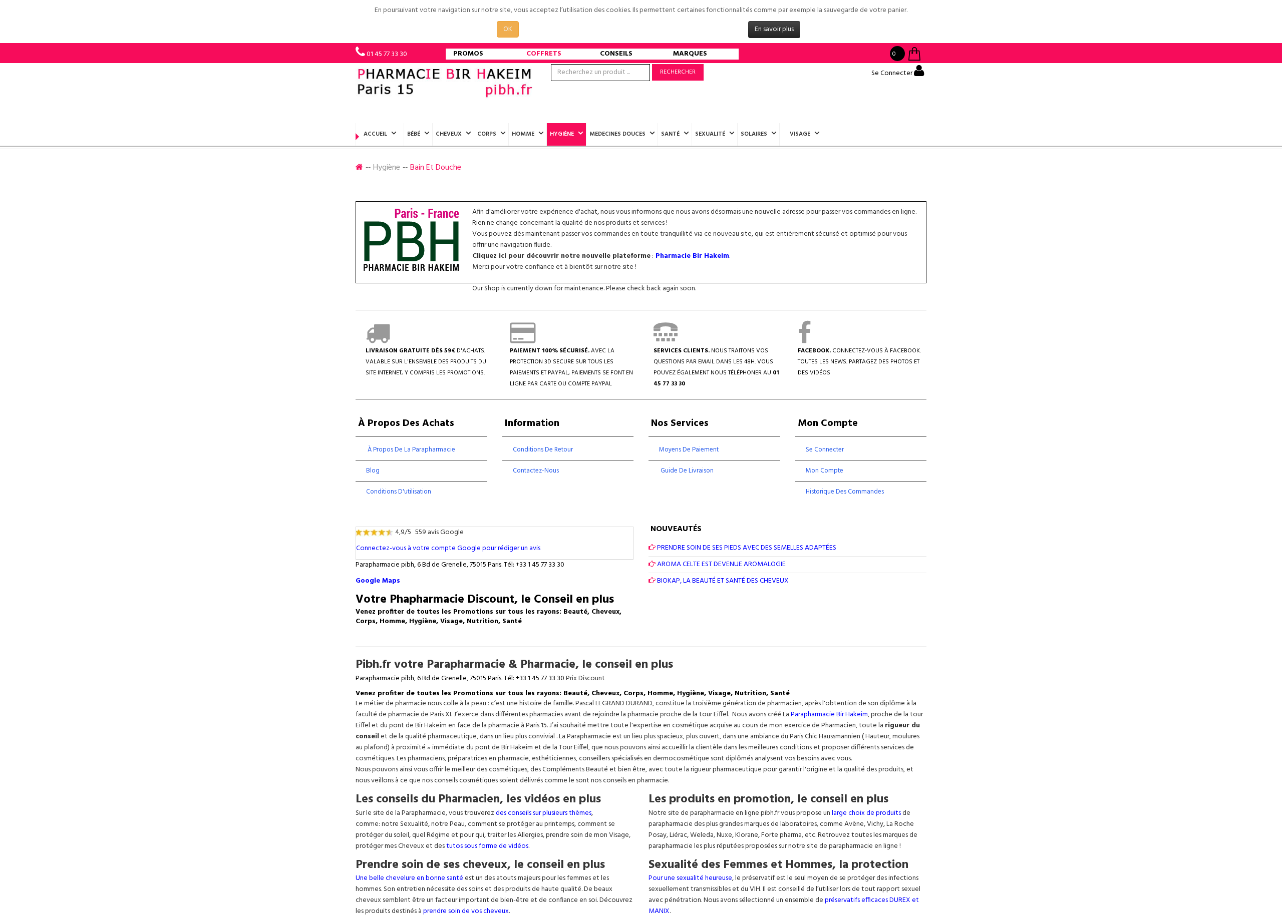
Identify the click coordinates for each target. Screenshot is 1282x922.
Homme (523, 134)
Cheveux (449, 134)
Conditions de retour (543, 449)
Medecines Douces (617, 134)
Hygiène (562, 134)
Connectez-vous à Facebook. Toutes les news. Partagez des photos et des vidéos (859, 362)
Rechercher (678, 72)
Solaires (754, 134)
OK (507, 29)
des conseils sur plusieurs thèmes (543, 813)
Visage (800, 134)
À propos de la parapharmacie (410, 449)
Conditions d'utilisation (398, 492)
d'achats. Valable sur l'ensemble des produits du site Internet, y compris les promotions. (426, 362)
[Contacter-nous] (666, 340)
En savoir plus (774, 29)
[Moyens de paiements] (522, 340)
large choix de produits (867, 813)
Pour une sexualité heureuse (690, 878)
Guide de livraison (686, 471)
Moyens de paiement (689, 449)
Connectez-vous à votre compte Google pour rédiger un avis (448, 548)
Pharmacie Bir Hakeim (692, 256)
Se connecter (825, 449)
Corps (486, 134)
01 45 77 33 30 (387, 54)
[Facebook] (804, 340)
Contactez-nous (536, 471)
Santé (670, 134)
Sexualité (710, 134)
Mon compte (824, 471)
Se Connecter (892, 73)
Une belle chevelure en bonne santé (409, 878)
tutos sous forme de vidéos (487, 846)
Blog (373, 471)
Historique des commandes (845, 492)
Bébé (413, 134)
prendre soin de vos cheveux (466, 911)
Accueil (375, 134)
